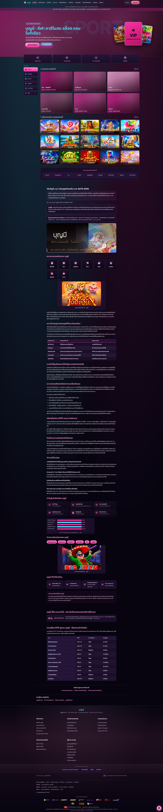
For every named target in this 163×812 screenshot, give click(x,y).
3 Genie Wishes (52, 674)
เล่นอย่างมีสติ (96, 807)
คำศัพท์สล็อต (70, 757)
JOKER (79, 175)
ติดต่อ (61, 789)
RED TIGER (111, 175)
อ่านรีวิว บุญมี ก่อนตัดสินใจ (94, 690)
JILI (68, 175)
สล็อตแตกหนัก (39, 746)
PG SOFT (47, 175)
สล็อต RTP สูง (39, 743)
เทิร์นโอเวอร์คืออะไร (71, 760)
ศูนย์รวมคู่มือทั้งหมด (72, 743)
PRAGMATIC (58, 175)
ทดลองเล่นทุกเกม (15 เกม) (43, 792)
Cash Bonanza (52, 658)
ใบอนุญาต (95, 2)
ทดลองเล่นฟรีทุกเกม (45, 789)
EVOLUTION (132, 175)
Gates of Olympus (103, 728)
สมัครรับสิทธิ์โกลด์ (32, 45)
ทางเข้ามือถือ (71, 787)
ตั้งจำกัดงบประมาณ (72, 728)
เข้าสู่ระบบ (127, 2)
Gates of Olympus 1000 (54, 662)
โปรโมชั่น (49, 2)
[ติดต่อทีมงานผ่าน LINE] (159, 808)
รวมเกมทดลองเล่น (102, 722)
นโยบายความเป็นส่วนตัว (80, 810)
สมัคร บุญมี (44, 787)
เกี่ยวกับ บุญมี (39, 722)
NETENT (122, 175)
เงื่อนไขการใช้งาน (89, 810)
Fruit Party (51, 678)
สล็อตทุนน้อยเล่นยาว (41, 749)
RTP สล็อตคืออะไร (49, 700)
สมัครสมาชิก (135, 2)
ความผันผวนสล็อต (71, 752)
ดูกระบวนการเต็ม (97, 219)
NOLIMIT (100, 175)
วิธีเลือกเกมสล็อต (59, 700)
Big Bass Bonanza (52, 641)
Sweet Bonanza (102, 725)
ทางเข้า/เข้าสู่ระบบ (63, 2)
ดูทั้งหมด (136, 69)
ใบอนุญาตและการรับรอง (42, 733)
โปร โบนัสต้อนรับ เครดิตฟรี (47, 784)
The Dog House (52, 646)
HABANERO (90, 175)
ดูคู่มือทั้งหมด (69, 700)
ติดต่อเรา (101, 2)
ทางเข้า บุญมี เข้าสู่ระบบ (53, 787)
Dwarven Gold (52, 650)
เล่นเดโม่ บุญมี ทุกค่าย (67, 690)
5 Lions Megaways (53, 666)
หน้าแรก (35, 2)
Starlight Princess (52, 670)
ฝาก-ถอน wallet (63, 787)
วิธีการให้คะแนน (96, 618)
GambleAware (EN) (72, 731)
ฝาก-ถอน (55, 2)
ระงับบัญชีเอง (70, 725)
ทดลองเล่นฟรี (46, 45)
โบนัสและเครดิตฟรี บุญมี (80, 690)
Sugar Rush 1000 (102, 731)
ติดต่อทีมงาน (39, 731)
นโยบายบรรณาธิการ (41, 728)
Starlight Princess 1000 (54, 654)
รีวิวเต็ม (47, 782)
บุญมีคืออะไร (39, 700)
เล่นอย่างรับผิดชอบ (86, 2)
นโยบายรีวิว (78, 2)
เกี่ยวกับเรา (71, 2)
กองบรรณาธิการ (40, 725)
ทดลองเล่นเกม (41, 2)
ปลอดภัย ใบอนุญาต (54, 782)
